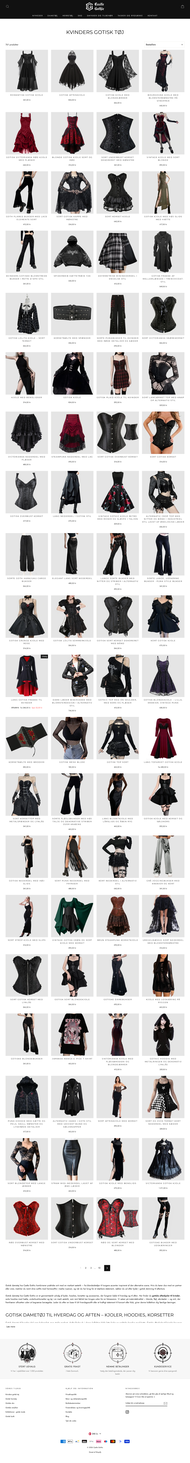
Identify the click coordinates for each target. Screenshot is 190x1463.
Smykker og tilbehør (100, 15)
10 (99, 1267)
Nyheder (37, 15)
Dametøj (53, 15)
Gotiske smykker (12, 1407)
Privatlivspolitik (71, 1394)
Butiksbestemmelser (73, 1403)
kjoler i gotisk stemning (143, 1288)
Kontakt (153, 15)
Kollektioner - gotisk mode (15, 1412)
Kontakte (69, 1412)
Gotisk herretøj (11, 1399)
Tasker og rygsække (130, 15)
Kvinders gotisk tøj (12, 1394)
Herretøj (68, 15)
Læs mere (10, 1326)
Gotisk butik (10, 1416)
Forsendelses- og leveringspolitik (78, 1407)
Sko (80, 15)
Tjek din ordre (71, 1420)
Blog (67, 1416)
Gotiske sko (10, 1403)
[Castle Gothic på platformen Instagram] (127, 1412)
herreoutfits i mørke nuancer (59, 1288)
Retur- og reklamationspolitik (76, 1399)
